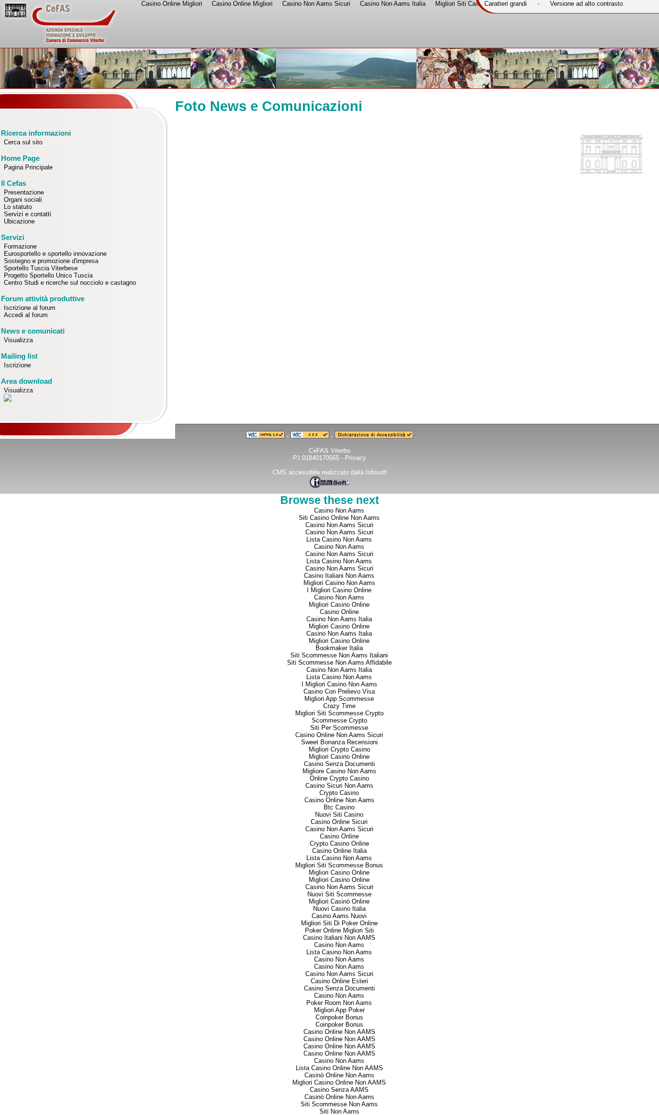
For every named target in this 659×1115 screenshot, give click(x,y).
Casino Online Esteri (339, 981)
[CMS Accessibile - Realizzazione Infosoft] (329, 485)
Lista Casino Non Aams (339, 539)
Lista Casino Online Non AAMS (339, 1068)
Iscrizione (17, 365)
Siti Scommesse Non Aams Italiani (339, 655)
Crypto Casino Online (339, 843)
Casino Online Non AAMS (339, 1031)
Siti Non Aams (339, 1111)
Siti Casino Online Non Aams (339, 517)
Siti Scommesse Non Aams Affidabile (339, 662)
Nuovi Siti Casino (339, 814)
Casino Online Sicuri (339, 821)
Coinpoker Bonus (339, 1017)
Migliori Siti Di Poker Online (339, 923)
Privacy (355, 457)
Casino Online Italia (339, 850)
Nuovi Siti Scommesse (339, 894)
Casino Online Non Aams (339, 800)
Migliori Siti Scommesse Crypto (339, 713)
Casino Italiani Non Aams (339, 575)
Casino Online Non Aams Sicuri (339, 735)
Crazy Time (339, 706)
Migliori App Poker (339, 1010)
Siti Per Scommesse (339, 727)
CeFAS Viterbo (329, 450)
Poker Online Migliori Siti (339, 930)
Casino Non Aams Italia (339, 619)
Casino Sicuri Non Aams (339, 785)
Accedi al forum (26, 315)
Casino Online (339, 611)
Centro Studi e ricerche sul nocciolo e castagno (70, 282)
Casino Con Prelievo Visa (339, 691)
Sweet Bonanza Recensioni (339, 742)
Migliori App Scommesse (339, 698)
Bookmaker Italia (339, 648)
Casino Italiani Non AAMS (339, 937)
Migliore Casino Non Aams (339, 771)
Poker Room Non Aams (339, 1002)
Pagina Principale (28, 167)
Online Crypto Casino (339, 778)
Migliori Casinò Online (339, 901)
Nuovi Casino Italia (339, 908)
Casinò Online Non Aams (339, 1075)
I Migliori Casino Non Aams (339, 684)
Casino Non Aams (339, 510)
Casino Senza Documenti (339, 763)
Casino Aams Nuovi (339, 916)
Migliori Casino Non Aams (339, 582)
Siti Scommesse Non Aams (339, 1104)
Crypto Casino (339, 792)
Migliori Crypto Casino (339, 749)
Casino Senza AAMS (339, 1089)
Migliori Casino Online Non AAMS (339, 1082)
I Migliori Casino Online (339, 590)
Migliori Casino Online (339, 604)
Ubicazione (19, 221)
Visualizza (18, 340)
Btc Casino (339, 807)
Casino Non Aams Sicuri (339, 525)
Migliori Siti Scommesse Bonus (339, 865)
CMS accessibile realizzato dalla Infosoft (330, 472)
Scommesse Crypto (339, 720)
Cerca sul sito (23, 142)
